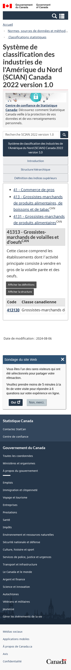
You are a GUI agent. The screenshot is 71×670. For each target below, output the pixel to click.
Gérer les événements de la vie (22, 616)
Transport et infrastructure (20, 564)
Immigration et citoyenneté (20, 490)
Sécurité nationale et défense (21, 542)
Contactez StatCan (14, 429)
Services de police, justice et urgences (27, 557)
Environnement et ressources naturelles (28, 534)
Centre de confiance (15, 436)
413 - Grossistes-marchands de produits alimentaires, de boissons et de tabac (38, 203)
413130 (13, 309)
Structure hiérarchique (35, 169)
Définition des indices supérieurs (35, 178)
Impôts (7, 527)
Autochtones (11, 594)
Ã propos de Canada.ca (17, 646)
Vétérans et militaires (16, 601)
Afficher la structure (20, 291)
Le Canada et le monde (17, 572)
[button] (36, 16)
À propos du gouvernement (20, 471)
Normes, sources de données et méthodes (38, 31)
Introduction (35, 161)
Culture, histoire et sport (18, 549)
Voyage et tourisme (15, 497)
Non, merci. (36, 402)
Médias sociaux (12, 631)
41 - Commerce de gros (34, 189)
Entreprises (10, 505)
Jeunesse (8, 609)
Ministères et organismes (19, 463)
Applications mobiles (16, 639)
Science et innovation (16, 587)
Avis (5, 654)
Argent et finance (14, 579)
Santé (6, 520)
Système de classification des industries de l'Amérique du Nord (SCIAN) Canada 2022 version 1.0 (35, 148)
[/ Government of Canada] (26, 6)
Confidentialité (12, 661)
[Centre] (35, 97)
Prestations (10, 512)
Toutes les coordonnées (18, 456)
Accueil (8, 25)
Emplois (8, 482)
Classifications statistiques (27, 37)
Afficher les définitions (21, 284)
